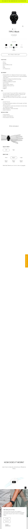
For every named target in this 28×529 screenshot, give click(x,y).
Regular (13, 158)
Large (21, 158)
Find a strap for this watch (8, 117)
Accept (6, 518)
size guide (23, 165)
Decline (7, 521)
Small (6, 158)
